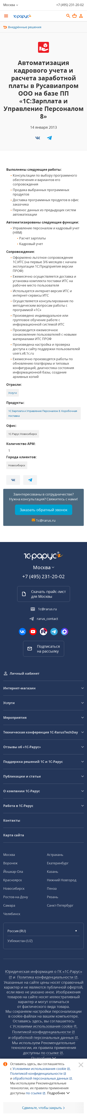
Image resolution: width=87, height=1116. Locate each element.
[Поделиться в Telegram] (49, 139)
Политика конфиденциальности (45, 977)
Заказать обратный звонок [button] (43, 509)
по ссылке (50, 1052)
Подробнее (56, 1093)
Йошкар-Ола (13, 871)
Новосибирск (13, 888)
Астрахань (55, 854)
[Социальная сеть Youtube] (33, 631)
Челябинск (11, 914)
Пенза (52, 888)
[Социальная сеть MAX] (64, 631)
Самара (9, 905)
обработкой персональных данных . (43, 1078)
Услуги (12, 393)
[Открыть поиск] (68, 15)
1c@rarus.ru (45, 520)
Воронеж (10, 863)
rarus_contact (47, 618)
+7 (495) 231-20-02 (70, 5)
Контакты (11, 820)
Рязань (52, 897)
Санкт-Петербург (60, 905)
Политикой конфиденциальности (36, 1073)
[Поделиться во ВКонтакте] (38, 139)
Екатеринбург (58, 863)
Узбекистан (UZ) (20, 941)
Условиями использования (42, 1068)
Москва (9, 854)
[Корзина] (74, 15)
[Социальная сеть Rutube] (43, 631)
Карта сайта (13, 835)
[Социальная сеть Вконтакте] (22, 631)
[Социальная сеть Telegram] (54, 631)
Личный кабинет (24, 673)
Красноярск (12, 880)
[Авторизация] (81, 16)
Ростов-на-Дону (15, 897)
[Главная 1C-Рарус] (37, 16)
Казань (52, 871)
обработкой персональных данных (43, 1037)
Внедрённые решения (24, 27)
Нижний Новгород (61, 880)
